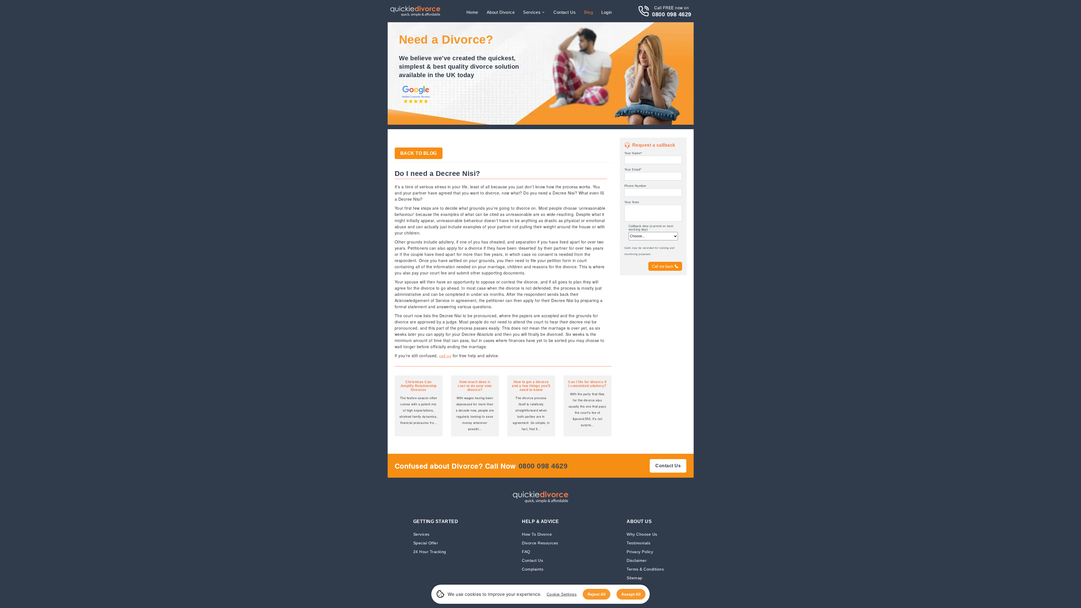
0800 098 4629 (671, 14)
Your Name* (633, 153)
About (501, 12)
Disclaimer (637, 560)
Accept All (631, 594)
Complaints (532, 569)
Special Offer (425, 543)
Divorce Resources (540, 543)
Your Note (631, 202)
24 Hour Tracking (429, 551)
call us (445, 356)
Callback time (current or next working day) (651, 227)
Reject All (597, 594)
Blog (588, 12)
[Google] (416, 103)
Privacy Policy (640, 551)
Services (531, 12)
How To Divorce (537, 534)
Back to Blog (418, 153)
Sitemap (634, 578)
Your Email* (633, 169)
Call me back (662, 266)
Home (472, 12)
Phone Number (635, 185)
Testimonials (638, 543)
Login (606, 12)
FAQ (526, 551)
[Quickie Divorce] (415, 11)
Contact (564, 12)
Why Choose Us (642, 534)
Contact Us (532, 560)
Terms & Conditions (645, 569)
